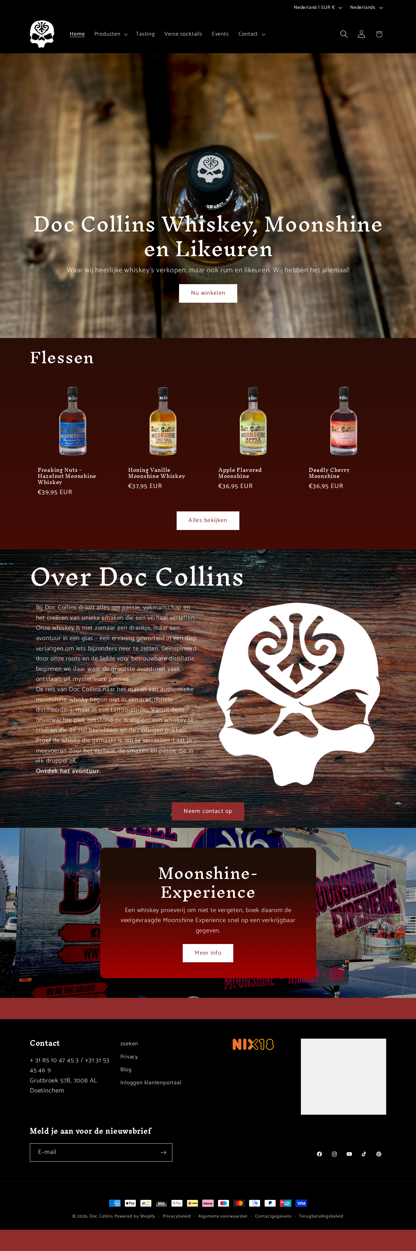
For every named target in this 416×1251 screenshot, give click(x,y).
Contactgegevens (273, 1216)
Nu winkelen (208, 293)
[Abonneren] (163, 1152)
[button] (110, 34)
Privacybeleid (177, 1216)
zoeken (129, 1044)
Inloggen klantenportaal (151, 1082)
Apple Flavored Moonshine (240, 473)
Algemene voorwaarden (223, 1216)
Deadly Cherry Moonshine (329, 473)
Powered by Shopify (135, 1216)
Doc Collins (101, 1216)
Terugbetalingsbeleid (321, 1216)
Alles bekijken (208, 520)
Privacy (129, 1056)
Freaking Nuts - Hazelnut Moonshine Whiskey (67, 476)
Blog (126, 1069)
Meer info (208, 953)
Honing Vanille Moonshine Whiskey (156, 473)
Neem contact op (208, 811)
